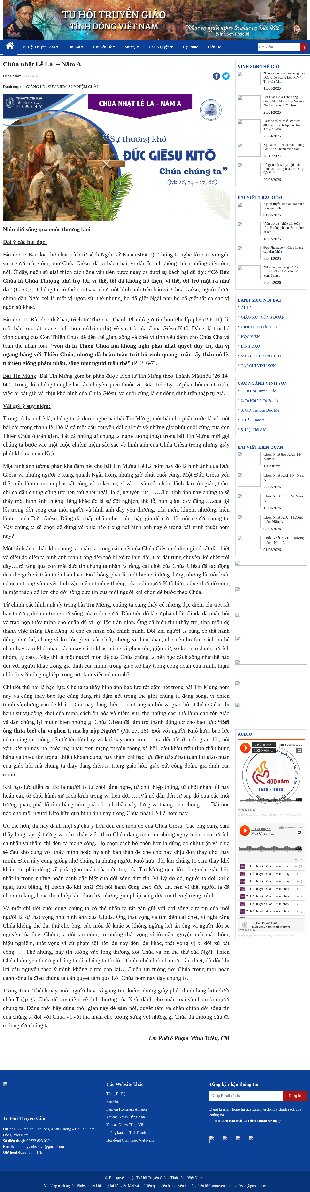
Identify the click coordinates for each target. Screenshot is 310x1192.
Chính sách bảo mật (225, 1121)
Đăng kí (295, 1096)
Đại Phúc (190, 47)
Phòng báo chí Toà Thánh (126, 1132)
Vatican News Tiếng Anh (125, 1117)
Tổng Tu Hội (116, 1094)
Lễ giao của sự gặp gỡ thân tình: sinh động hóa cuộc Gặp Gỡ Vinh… (284, 169)
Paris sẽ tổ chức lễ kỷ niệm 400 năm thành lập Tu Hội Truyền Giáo (282, 125)
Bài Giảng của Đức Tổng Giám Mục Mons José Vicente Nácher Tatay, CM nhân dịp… (284, 101)
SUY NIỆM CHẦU (84, 87)
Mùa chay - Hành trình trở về (278, 935)
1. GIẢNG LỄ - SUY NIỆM (44, 87)
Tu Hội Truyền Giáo (248, 815)
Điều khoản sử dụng (264, 1121)
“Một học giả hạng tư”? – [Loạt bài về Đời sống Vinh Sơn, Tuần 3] (283, 271)
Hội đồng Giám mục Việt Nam (130, 1140)
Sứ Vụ (131, 47)
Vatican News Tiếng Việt (125, 1125)
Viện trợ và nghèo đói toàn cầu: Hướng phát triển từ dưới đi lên (284, 228)
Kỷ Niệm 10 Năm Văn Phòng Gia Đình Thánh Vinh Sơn (284, 147)
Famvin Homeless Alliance (126, 1109)
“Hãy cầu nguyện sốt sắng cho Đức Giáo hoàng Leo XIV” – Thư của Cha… (284, 77)
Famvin (112, 1101)
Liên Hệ (214, 47)
